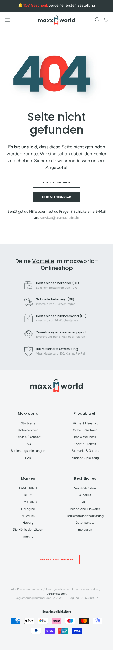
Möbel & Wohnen (85, 430)
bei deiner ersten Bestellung (59, 5)
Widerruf (85, 495)
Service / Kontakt (28, 437)
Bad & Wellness (85, 437)
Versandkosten (85, 488)
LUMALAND (28, 502)
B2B (28, 458)
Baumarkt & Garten (85, 451)
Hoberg (28, 523)
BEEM (28, 495)
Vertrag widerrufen (56, 559)
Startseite (28, 423)
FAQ (28, 444)
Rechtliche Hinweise (85, 509)
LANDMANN (28, 488)
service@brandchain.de (59, 217)
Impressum (85, 529)
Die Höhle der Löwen (28, 529)
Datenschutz (85, 523)
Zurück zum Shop (56, 182)
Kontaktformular (56, 197)
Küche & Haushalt (85, 423)
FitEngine (28, 509)
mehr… (28, 537)
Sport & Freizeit (85, 444)
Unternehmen (28, 430)
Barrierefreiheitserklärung (85, 516)
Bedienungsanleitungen (28, 451)
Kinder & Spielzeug (85, 458)
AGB (85, 502)
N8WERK (28, 516)
